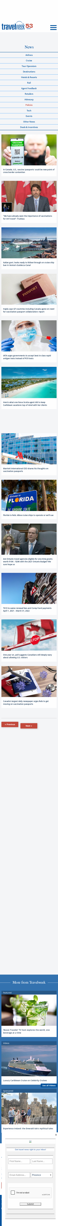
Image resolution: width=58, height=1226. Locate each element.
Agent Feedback (29, 88)
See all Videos (49, 1085)
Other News (29, 121)
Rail (29, 82)
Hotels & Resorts (29, 77)
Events (29, 116)
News (29, 47)
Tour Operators (29, 66)
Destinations (29, 71)
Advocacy (28, 99)
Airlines (29, 55)
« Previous (10, 724)
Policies (28, 104)
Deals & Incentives (29, 127)
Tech (29, 110)
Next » (29, 725)
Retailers (29, 93)
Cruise (29, 60)
